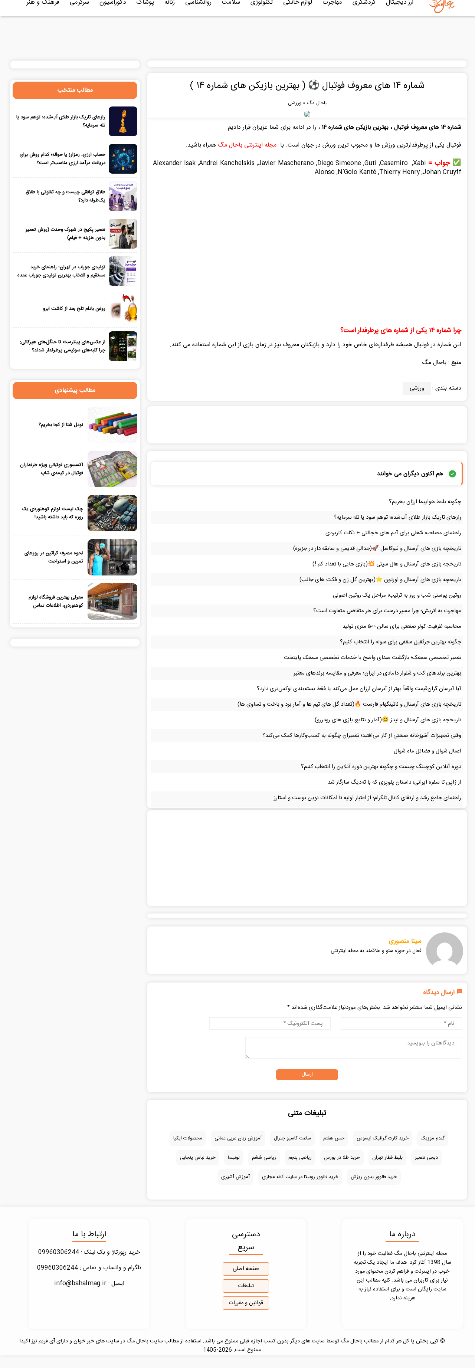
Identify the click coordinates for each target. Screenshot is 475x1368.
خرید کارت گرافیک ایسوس (383, 1138)
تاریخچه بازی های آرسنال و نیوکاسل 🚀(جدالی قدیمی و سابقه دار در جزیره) (377, 548)
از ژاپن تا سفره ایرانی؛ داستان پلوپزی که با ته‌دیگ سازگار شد (394, 782)
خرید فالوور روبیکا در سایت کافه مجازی (300, 1177)
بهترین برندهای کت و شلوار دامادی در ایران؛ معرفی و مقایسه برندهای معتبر (377, 673)
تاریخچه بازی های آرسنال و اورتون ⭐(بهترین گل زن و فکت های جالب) (380, 579)
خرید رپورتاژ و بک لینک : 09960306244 (89, 1252)
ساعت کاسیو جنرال (292, 1138)
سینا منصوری (405, 941)
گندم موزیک (433, 1138)
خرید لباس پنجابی (198, 1158)
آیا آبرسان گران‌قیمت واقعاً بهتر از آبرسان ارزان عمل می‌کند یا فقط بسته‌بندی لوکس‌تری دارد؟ (359, 688)
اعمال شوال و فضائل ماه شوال (427, 751)
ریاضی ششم (264, 1158)
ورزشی (294, 103)
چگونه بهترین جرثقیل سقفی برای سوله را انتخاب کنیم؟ (400, 642)
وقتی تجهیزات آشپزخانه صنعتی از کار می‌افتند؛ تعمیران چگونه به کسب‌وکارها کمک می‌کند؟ (361, 735)
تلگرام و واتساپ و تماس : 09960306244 (89, 1268)
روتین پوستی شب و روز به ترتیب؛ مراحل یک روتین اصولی (397, 595)
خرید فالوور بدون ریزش (374, 1177)
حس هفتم (333, 1138)
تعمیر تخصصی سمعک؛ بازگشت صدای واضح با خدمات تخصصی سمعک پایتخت (372, 657)
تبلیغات (246, 1286)
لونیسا (234, 1158)
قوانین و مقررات (246, 1303)
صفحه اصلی (246, 1268)
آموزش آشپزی (235, 1177)
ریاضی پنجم (300, 1158)
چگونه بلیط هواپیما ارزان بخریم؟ (425, 501)
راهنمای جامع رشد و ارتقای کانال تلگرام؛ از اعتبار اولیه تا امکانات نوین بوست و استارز (367, 798)
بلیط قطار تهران (387, 1158)
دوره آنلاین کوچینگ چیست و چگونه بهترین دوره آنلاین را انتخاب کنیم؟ (381, 766)
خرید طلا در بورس (342, 1158)
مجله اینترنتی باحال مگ (247, 145)
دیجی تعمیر (426, 1158)
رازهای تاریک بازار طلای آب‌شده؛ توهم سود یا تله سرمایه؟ (397, 517)
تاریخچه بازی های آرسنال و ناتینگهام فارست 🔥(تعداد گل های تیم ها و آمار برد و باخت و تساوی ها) (349, 704)
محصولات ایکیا (187, 1138)
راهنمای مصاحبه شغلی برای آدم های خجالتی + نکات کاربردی (393, 533)
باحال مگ (317, 103)
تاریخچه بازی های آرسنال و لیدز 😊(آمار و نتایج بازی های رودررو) (388, 720)
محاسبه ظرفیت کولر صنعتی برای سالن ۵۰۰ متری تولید (402, 626)
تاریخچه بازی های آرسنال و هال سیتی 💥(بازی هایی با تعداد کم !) (386, 564)
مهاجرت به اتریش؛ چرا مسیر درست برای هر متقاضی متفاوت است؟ (387, 611)
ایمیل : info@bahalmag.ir (89, 1284)
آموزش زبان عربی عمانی (238, 1138)
